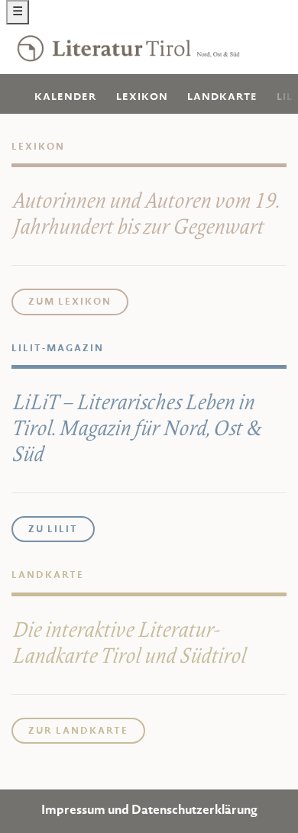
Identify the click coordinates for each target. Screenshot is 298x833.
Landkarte (222, 97)
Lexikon (142, 97)
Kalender (65, 97)
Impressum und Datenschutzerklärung (149, 811)
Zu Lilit (53, 529)
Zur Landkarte (78, 731)
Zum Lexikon (70, 302)
